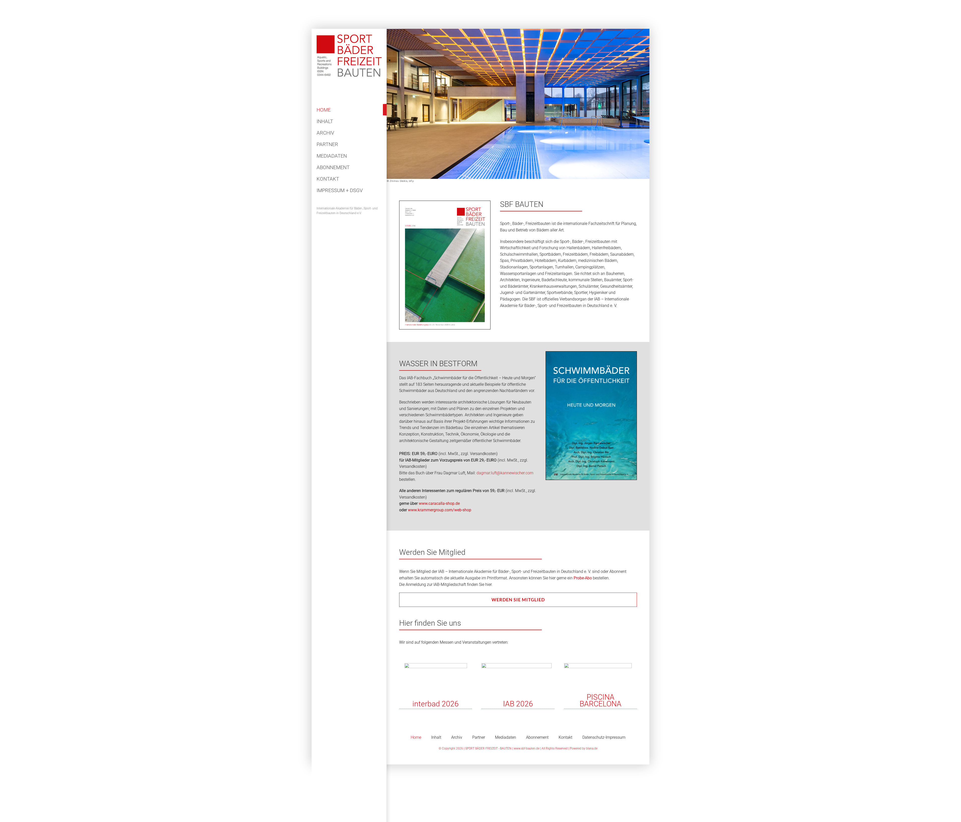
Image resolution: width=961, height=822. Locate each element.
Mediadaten (505, 737)
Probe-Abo (583, 578)
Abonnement (537, 737)
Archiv (456, 737)
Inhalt (436, 737)
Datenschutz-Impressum (603, 737)
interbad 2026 (435, 703)
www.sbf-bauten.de (526, 748)
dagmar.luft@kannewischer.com (504, 473)
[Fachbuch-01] (591, 353)
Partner (478, 737)
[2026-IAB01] (517, 665)
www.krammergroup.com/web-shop (439, 510)
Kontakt (565, 737)
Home (416, 737)
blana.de (591, 748)
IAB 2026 (518, 703)
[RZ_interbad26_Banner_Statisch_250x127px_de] (435, 665)
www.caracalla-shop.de (439, 503)
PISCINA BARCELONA (600, 700)
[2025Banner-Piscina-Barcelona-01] (598, 665)
